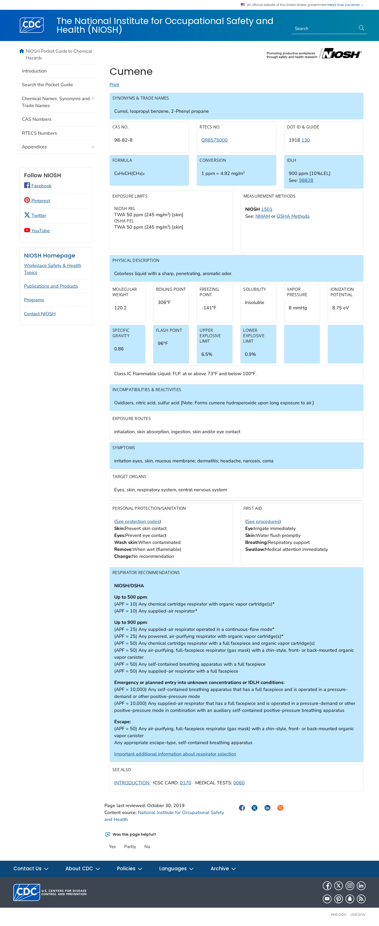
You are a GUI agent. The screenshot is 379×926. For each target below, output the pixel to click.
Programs (34, 300)
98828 (306, 180)
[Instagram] (349, 885)
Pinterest (40, 201)
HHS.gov (338, 914)
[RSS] (361, 899)
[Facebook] (327, 885)
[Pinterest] (338, 899)
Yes (112, 847)
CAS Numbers (37, 119)
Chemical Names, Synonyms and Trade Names (56, 102)
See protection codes (138, 521)
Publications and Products (51, 286)
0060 (239, 783)
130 (305, 140)
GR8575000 (214, 140)
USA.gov (358, 914)
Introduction (34, 71)
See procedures (263, 521)
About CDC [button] (79, 868)
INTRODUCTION (132, 783)
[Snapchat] (349, 899)
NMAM (263, 216)
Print (114, 85)
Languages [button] (173, 868)
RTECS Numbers (39, 133)
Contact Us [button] (28, 868)
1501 (267, 209)
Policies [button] (127, 868)
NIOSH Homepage (49, 255)
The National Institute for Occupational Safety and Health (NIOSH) (165, 25)
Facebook (41, 186)
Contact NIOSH (40, 314)
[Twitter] (338, 885)
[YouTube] (327, 899)
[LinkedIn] (361, 885)
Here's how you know (343, 5)
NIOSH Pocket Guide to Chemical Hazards (59, 54)
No (147, 847)
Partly (130, 847)
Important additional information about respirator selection (175, 754)
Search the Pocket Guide (47, 85)
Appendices (34, 147)
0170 (185, 783)
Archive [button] (220, 868)
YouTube (40, 231)
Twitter (38, 215)
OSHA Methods (293, 216)
